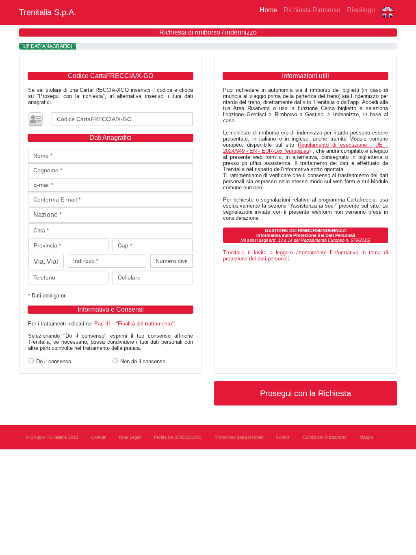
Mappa (366, 437)
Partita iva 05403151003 (178, 437)
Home (266, 10)
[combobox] (110, 215)
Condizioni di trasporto (325, 437)
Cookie (283, 437)
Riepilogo (361, 10)
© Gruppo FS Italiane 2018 (52, 437)
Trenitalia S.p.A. (47, 12)
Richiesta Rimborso (312, 10)
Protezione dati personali (238, 437)
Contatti (98, 437)
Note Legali (130, 437)
